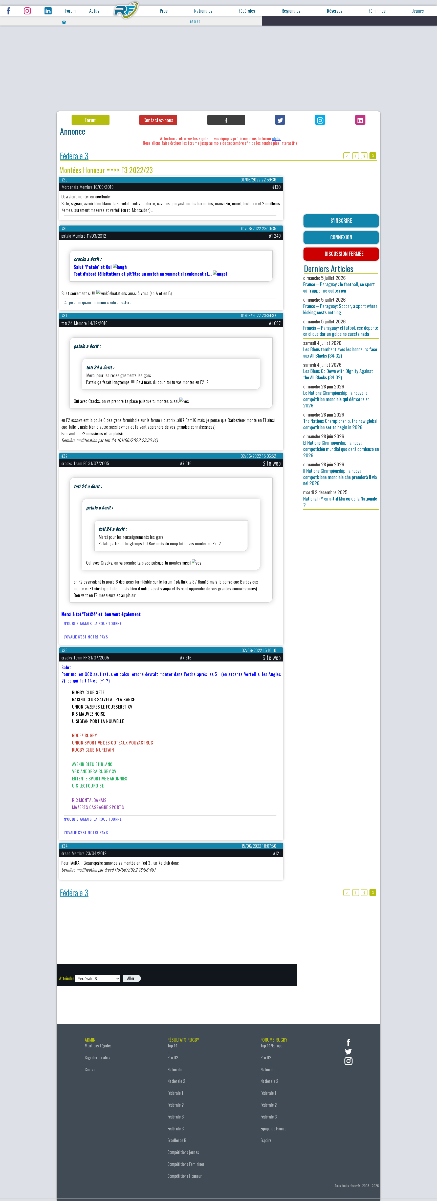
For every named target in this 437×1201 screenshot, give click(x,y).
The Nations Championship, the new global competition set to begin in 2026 (340, 421)
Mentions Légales (98, 1045)
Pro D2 (172, 1057)
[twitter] (348, 1051)
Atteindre (66, 978)
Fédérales (247, 10)
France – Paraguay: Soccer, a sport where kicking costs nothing (340, 306)
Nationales (203, 10)
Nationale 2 (176, 1081)
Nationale (174, 1069)
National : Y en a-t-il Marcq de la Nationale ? (340, 498)
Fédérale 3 (74, 155)
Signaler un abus (97, 1057)
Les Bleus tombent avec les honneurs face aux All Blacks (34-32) (340, 349)
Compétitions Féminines (186, 1164)
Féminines (377, 10)
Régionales (291, 10)
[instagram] (348, 1060)
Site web (272, 463)
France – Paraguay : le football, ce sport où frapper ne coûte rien (339, 284)
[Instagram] (320, 120)
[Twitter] (280, 120)
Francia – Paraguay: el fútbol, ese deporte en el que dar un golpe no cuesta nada (340, 328)
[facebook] (348, 1041)
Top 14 (172, 1045)
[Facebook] (226, 120)
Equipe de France (273, 1128)
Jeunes (418, 10)
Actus (94, 10)
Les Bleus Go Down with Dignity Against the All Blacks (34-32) (338, 371)
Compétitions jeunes (183, 1152)
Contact (91, 1069)
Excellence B (176, 1140)
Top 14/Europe (271, 1045)
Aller (131, 978)
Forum (70, 10)
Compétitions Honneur (184, 1176)
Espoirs (266, 1140)
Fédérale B (175, 1116)
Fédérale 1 (175, 1093)
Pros (163, 10)
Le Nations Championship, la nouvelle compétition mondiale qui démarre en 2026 (336, 396)
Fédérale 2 (175, 1105)
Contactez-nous (158, 120)
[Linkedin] (360, 120)
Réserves (334, 10)
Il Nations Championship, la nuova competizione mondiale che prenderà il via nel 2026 (340, 474)
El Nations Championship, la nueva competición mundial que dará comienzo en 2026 (341, 445)
